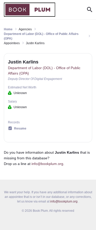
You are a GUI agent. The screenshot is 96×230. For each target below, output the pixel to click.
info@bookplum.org (47, 164)
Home (8, 29)
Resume (20, 128)
